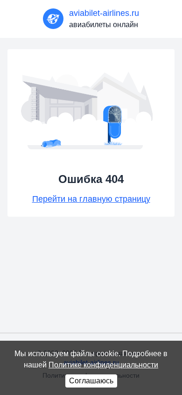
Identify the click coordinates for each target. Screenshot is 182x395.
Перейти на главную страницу (91, 199)
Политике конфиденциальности (103, 365)
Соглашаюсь (91, 381)
